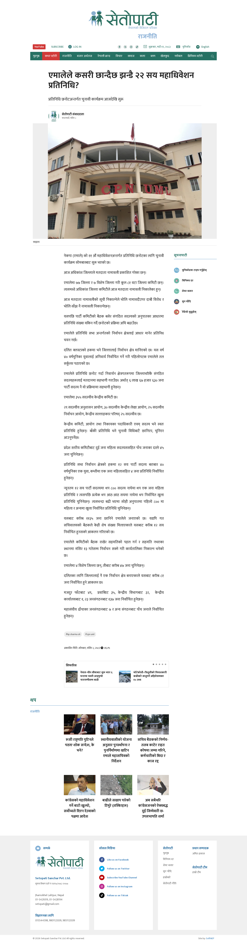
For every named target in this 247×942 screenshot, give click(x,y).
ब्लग (153, 56)
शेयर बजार (168, 865)
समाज (131, 56)
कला (142, 56)
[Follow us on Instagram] (131, 47)
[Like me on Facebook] (55, 121)
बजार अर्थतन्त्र (84, 56)
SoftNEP (210, 938)
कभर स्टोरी (51, 56)
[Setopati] (59, 862)
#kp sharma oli (73, 634)
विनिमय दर (168, 859)
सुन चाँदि (167, 871)
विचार (119, 56)
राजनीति (67, 56)
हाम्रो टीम (196, 872)
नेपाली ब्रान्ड (103, 56)
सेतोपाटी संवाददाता (73, 114)
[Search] (212, 56)
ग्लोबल (178, 56)
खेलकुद (165, 56)
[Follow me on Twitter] (58, 118)
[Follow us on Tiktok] (137, 47)
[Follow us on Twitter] (125, 47)
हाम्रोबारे (167, 877)
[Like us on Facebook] (119, 47)
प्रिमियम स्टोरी (195, 56)
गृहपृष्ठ (166, 853)
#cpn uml (89, 634)
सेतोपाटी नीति (169, 883)
